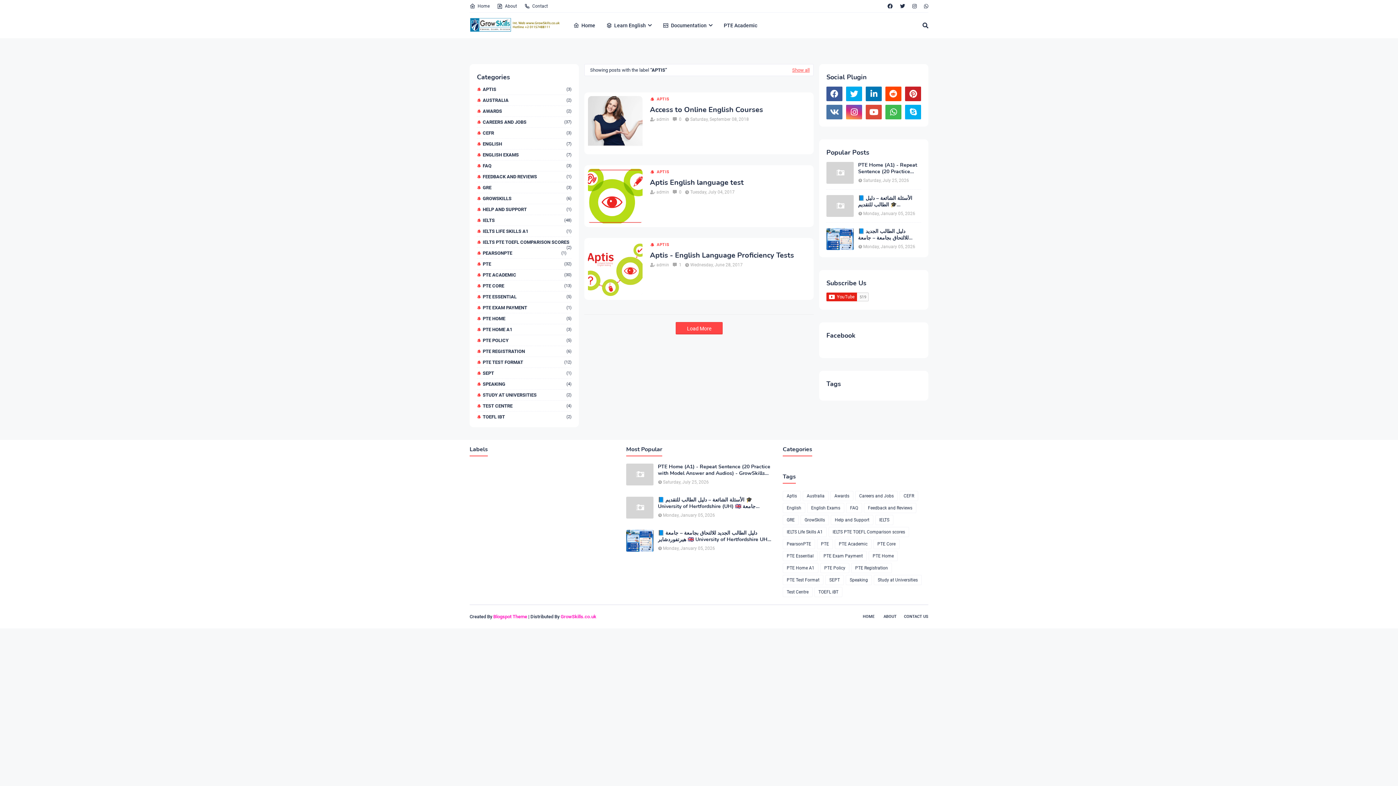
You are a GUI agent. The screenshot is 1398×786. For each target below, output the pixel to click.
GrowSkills (527, 198)
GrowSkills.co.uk (578, 616)
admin (662, 119)
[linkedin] (874, 94)
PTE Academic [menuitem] (740, 25)
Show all (801, 70)
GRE (527, 187)
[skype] (913, 112)
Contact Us (916, 616)
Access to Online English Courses (706, 110)
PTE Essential (527, 296)
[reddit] (893, 94)
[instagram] (915, 6)
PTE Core (527, 286)
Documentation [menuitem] (689, 25)
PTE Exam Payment (527, 307)
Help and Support (527, 209)
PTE (527, 264)
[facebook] (890, 6)
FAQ (527, 165)
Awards (527, 111)
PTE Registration (527, 351)
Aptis (527, 89)
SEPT (527, 373)
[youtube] (874, 112)
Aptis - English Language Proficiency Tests (722, 255)
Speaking (527, 384)
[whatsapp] (925, 6)
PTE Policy (527, 340)
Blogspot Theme (510, 616)
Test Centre (527, 406)
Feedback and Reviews (527, 176)
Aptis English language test (697, 182)
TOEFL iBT (527, 417)
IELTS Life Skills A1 (527, 231)
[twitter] (902, 6)
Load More (699, 329)
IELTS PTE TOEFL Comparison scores (527, 242)
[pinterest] (913, 94)
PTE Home (527, 318)
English (527, 144)
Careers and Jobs (527, 122)
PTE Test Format (527, 362)
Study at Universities (527, 395)
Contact (540, 6)
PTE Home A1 (527, 329)
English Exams (527, 155)
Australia (527, 100)
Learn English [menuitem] (630, 25)
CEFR (527, 133)
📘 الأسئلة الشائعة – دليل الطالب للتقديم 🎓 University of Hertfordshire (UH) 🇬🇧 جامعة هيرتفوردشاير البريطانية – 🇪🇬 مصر (889, 201)
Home (484, 6)
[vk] (834, 112)
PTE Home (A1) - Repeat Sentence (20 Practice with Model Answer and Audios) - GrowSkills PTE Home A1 (888, 168)
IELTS (527, 220)
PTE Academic (527, 275)
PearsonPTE (524, 253)
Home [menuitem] (588, 25)
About (511, 6)
